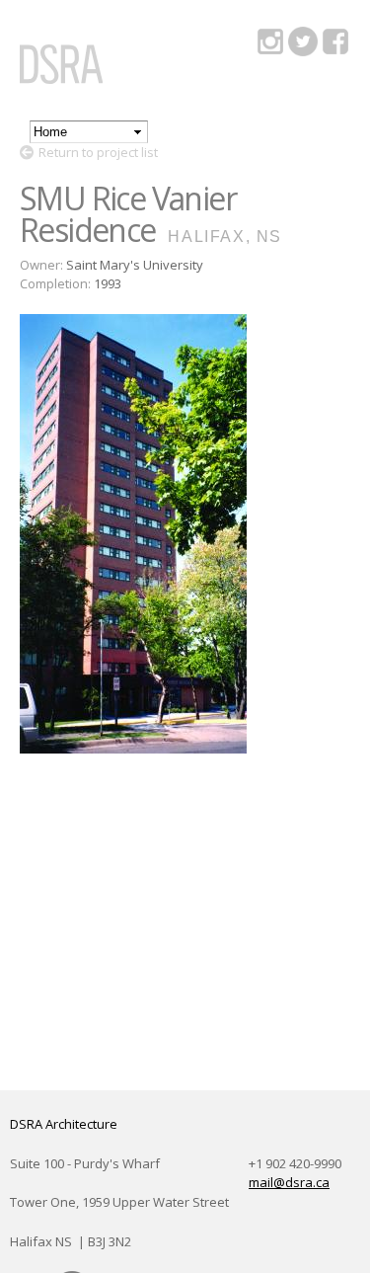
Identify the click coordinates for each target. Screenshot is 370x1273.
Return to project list (98, 152)
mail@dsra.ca (289, 1182)
